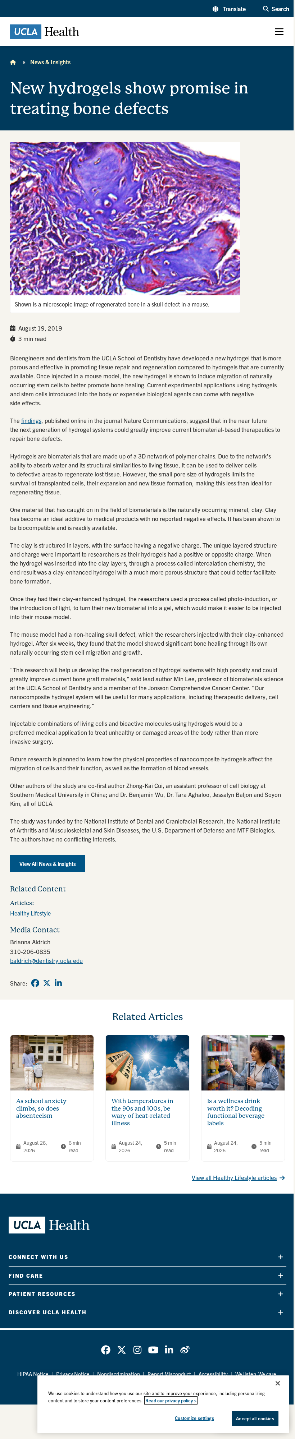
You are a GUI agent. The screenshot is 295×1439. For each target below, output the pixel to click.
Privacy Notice (73, 1373)
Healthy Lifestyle (30, 913)
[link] (35, 983)
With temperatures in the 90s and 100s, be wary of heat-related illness (142, 1112)
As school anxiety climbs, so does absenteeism (41, 1109)
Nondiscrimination (118, 1373)
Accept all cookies (255, 1418)
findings (31, 420)
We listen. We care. (256, 1373)
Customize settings (194, 1418)
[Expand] (280, 1257)
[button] (229, 9)
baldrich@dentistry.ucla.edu (46, 960)
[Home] (13, 61)
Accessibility (213, 1373)
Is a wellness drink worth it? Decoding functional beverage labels (235, 1112)
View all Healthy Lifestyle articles (234, 1177)
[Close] (278, 1383)
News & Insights (50, 61)
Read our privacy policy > (170, 1400)
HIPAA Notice (33, 1373)
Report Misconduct (169, 1373)
